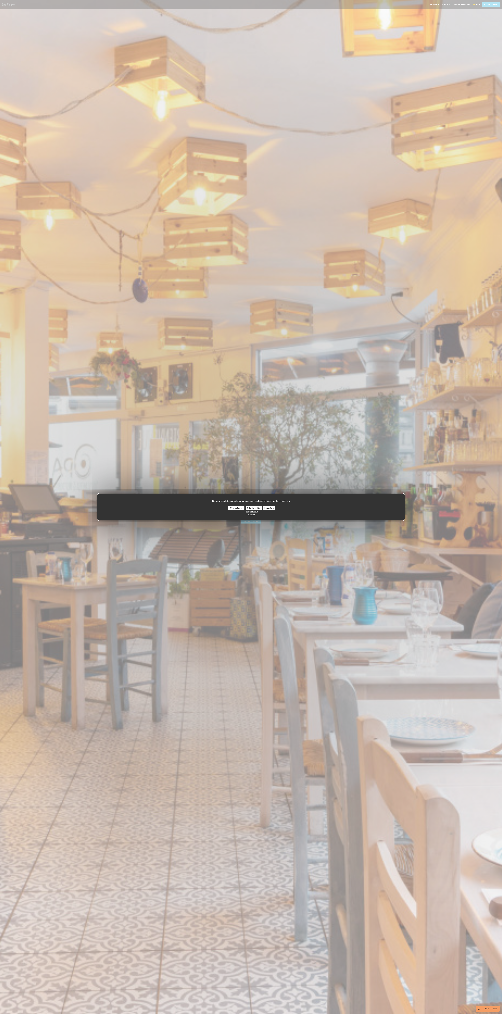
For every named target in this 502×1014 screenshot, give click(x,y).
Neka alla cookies (253, 508)
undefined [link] (251, 514)
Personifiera (269, 508)
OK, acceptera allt (236, 508)
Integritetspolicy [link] (252, 511)
